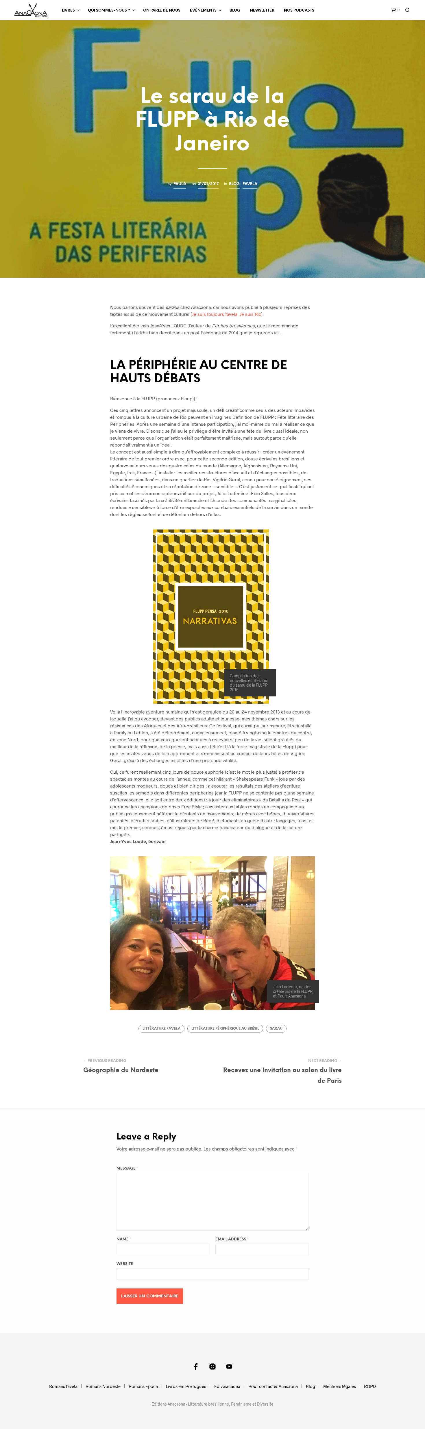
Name (124, 1239)
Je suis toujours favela (214, 314)
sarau (276, 1028)
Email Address (232, 1239)
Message (127, 1168)
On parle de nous (161, 10)
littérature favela (161, 1028)
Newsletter (262, 10)
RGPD (370, 1386)
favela (250, 184)
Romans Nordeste (103, 1386)
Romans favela (63, 1386)
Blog (235, 10)
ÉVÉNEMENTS (203, 10)
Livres (68, 10)
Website (125, 1264)
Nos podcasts (299, 10)
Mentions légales (339, 1386)
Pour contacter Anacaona (273, 1386)
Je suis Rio (250, 314)
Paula (179, 184)
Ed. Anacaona (227, 1386)
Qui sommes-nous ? (109, 10)
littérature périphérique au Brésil (225, 1028)
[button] (395, 10)
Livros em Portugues (186, 1386)
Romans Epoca (143, 1386)
